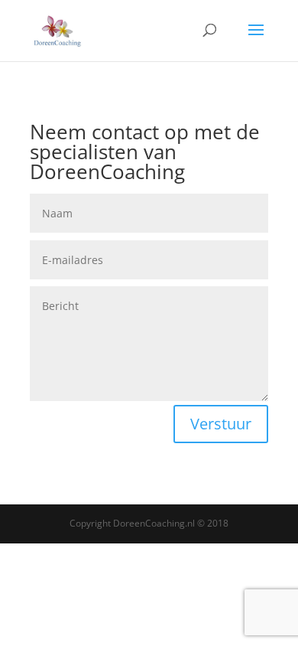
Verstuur (220, 423)
